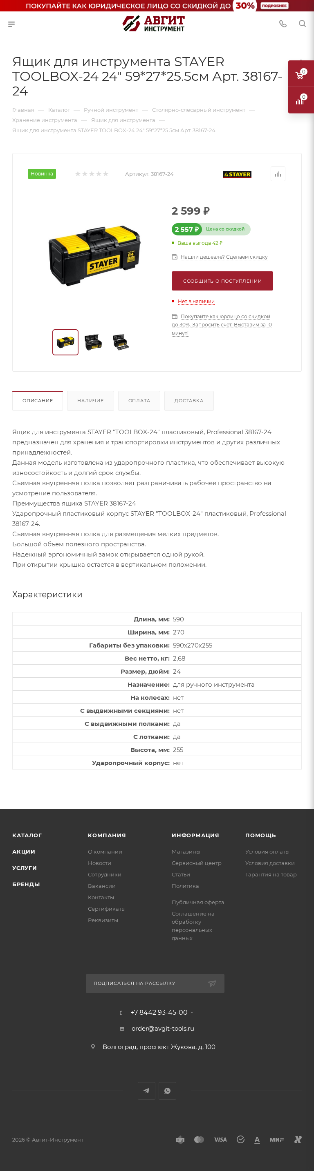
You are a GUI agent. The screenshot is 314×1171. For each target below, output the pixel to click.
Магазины (186, 851)
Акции (24, 851)
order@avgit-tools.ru (163, 1028)
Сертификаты (107, 908)
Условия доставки (270, 863)
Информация (196, 835)
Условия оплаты (267, 851)
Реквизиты (103, 920)
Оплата (139, 401)
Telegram (146, 1091)
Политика (185, 886)
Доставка (189, 401)
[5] (105, 174)
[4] (98, 174)
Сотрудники (104, 874)
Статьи (181, 874)
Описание (37, 401)
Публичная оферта (198, 902)
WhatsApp (167, 1091)
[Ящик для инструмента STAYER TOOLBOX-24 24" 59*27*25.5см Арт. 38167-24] (94, 255)
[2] (84, 174)
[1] (77, 174)
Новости (99, 863)
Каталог (27, 835)
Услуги (24, 868)
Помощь (260, 835)
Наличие (90, 401)
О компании (105, 851)
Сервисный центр (197, 863)
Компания (107, 835)
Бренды (26, 884)
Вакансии (102, 886)
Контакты (101, 897)
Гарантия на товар (271, 874)
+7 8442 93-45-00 (159, 1012)
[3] (91, 174)
